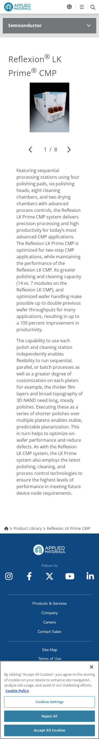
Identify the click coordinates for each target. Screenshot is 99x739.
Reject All (49, 716)
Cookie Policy (17, 690)
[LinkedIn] (90, 576)
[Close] (92, 667)
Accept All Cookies (49, 730)
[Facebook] (29, 576)
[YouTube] (70, 576)
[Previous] (31, 149)
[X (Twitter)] (49, 576)
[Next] (69, 149)
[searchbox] (93, 7)
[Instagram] (9, 576)
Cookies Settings (49, 701)
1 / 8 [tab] (50, 149)
